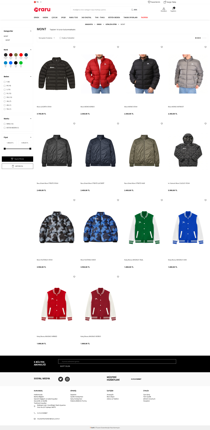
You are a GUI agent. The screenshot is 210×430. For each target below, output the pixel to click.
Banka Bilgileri (39, 397)
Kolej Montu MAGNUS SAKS (177, 260)
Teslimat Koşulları (40, 403)
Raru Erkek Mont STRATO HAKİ (134, 183)
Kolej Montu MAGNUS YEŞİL (133, 260)
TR (37, 2)
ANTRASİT (6, 58)
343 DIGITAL (86, 17)
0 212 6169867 (136, 379)
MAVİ (6, 66)
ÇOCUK (54, 17)
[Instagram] (67, 379)
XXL (9, 97)
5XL (8, 109)
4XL (8, 105)
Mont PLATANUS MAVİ (88, 260)
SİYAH (16, 66)
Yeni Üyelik (147, 397)
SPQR (63, 17)
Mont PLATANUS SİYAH (44, 260)
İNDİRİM (144, 17)
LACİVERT (26, 58)
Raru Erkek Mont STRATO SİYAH (47, 183)
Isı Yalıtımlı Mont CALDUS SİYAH (179, 183)
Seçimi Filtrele (19, 159)
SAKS (11, 66)
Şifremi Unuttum (149, 399)
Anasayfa (89, 24)
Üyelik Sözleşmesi (76, 397)
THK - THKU (100, 17)
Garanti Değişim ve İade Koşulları (45, 399)
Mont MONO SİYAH (130, 107)
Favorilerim (155, 2)
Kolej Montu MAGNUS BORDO (91, 336)
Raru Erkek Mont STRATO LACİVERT (92, 183)
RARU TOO (73, 17)
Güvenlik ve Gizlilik (40, 401)
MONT (6, 36)
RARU (9, 124)
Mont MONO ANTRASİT (176, 107)
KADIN (45, 17)
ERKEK (36, 17)
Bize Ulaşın (110, 397)
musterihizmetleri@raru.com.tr (48, 419)
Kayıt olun (65, 366)
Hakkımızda (38, 394)
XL (8, 93)
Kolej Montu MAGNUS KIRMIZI (47, 336)
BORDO (10, 58)
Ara (135, 9)
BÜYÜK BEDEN (114, 17)
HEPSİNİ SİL (19, 166)
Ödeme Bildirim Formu (78, 401)
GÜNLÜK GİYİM (111, 24)
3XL (8, 101)
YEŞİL (21, 66)
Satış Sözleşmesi (76, 399)
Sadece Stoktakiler (68, 38)
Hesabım (146, 401)
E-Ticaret (98, 428)
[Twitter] (60, 379)
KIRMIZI (21, 58)
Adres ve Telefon (113, 399)
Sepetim (73, 394)
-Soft (92, 428)
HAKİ (16, 58)
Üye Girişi (146, 394)
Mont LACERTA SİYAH (44, 107)
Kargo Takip (171, 2)
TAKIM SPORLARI (130, 17)
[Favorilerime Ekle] (74, 47)
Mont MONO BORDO (88, 107)
